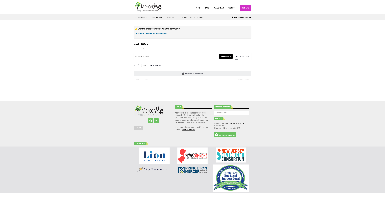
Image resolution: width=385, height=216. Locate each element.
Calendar (219, 8)
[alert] (192, 73)
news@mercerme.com (235, 123)
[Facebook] (150, 120)
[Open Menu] (193, 6)
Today (144, 65)
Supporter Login (197, 17)
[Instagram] (156, 120)
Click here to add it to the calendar (151, 33)
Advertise (183, 17)
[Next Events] (138, 65)
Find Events (226, 56)
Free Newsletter (141, 17)
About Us (170, 17)
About (178, 107)
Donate (245, 8)
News (206, 8)
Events (136, 49)
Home (197, 8)
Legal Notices (156, 17)
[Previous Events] (135, 65)
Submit (231, 8)
